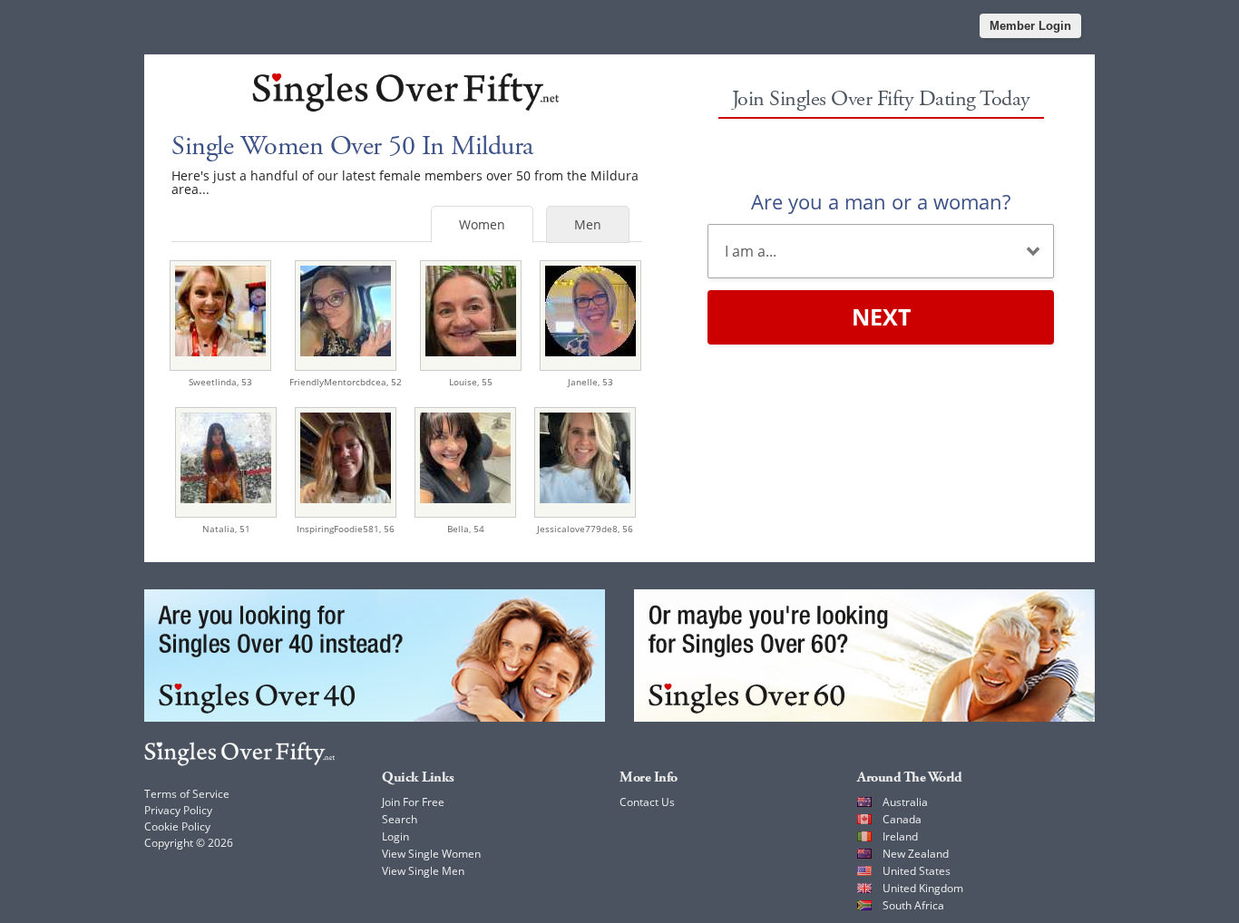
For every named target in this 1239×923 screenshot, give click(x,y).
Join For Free (413, 802)
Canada (902, 819)
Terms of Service (186, 794)
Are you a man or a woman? (880, 201)
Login (395, 836)
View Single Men (423, 871)
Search (399, 819)
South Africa (913, 905)
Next (881, 316)
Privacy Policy (178, 810)
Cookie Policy (177, 826)
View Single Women (431, 853)
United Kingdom (923, 888)
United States (917, 871)
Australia (905, 802)
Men (587, 224)
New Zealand (916, 853)
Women (482, 224)
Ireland (900, 836)
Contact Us (647, 802)
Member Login (1030, 26)
